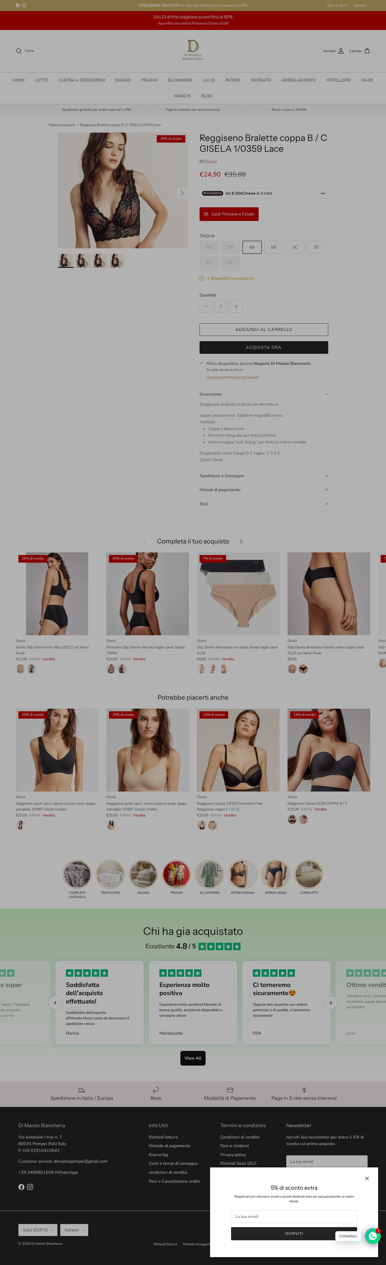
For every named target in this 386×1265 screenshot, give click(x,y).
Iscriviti (294, 1233)
